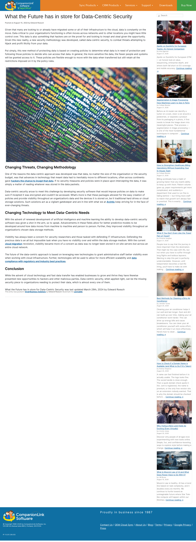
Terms (158, 524)
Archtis (111, 201)
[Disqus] (77, 337)
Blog (150, 524)
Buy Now (186, 5)
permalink (78, 292)
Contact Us (106, 524)
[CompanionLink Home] (20, 5)
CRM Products (111, 5)
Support (147, 5)
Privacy (168, 524)
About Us (140, 524)
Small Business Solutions (35, 292)
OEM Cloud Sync (124, 524)
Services (130, 5)
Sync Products (88, 5)
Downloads (166, 5)
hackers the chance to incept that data (32, 180)
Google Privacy (182, 524)
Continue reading (175, 269)
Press (103, 528)
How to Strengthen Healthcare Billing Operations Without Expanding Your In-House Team (173, 168)
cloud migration (13, 243)
